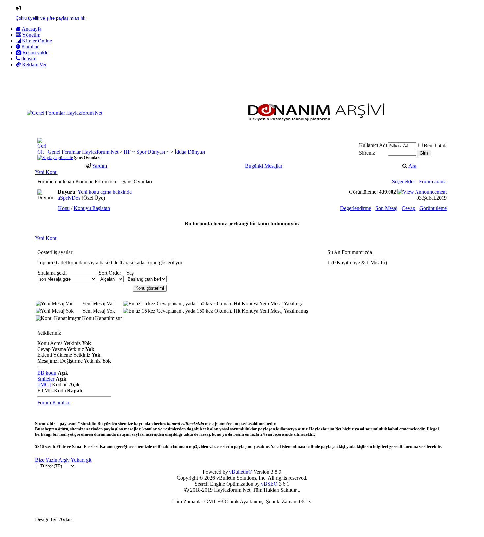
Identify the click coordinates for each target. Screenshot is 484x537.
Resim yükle (35, 52)
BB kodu (46, 373)
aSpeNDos (69, 198)
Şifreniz (367, 152)
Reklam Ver (34, 64)
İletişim (28, 58)
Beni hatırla (436, 145)
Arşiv (64, 460)
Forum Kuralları (54, 402)
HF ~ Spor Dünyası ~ (146, 152)
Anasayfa (31, 29)
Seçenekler (403, 181)
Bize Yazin (46, 460)
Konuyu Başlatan (92, 208)
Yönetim (31, 35)
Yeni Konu (46, 172)
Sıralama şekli (52, 273)
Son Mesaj (386, 208)
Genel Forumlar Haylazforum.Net (83, 152)
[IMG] (44, 384)
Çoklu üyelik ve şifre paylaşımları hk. (51, 18)
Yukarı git (81, 460)
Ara (412, 166)
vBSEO (269, 484)
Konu (64, 208)
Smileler (45, 379)
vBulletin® (240, 472)
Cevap (408, 208)
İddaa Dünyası (190, 152)
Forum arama (433, 181)
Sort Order (110, 273)
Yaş (130, 273)
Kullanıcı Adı (373, 145)
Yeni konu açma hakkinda (105, 192)
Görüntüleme (433, 208)
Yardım (99, 166)
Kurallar (30, 46)
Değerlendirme (355, 208)
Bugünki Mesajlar (263, 166)
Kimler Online (37, 40)
